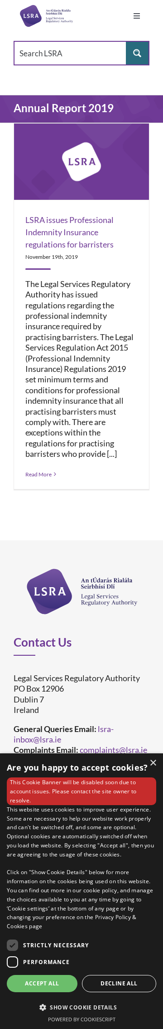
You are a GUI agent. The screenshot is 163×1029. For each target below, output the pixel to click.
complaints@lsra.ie (113, 750)
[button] (81, 1007)
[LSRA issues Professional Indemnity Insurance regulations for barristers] (81, 162)
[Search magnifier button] (137, 53)
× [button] (152, 763)
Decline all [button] (119, 983)
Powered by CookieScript (81, 1019)
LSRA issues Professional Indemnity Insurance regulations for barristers (69, 232)
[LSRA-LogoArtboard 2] (46, 16)
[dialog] (81, 891)
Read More (38, 474)
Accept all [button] (42, 983)
